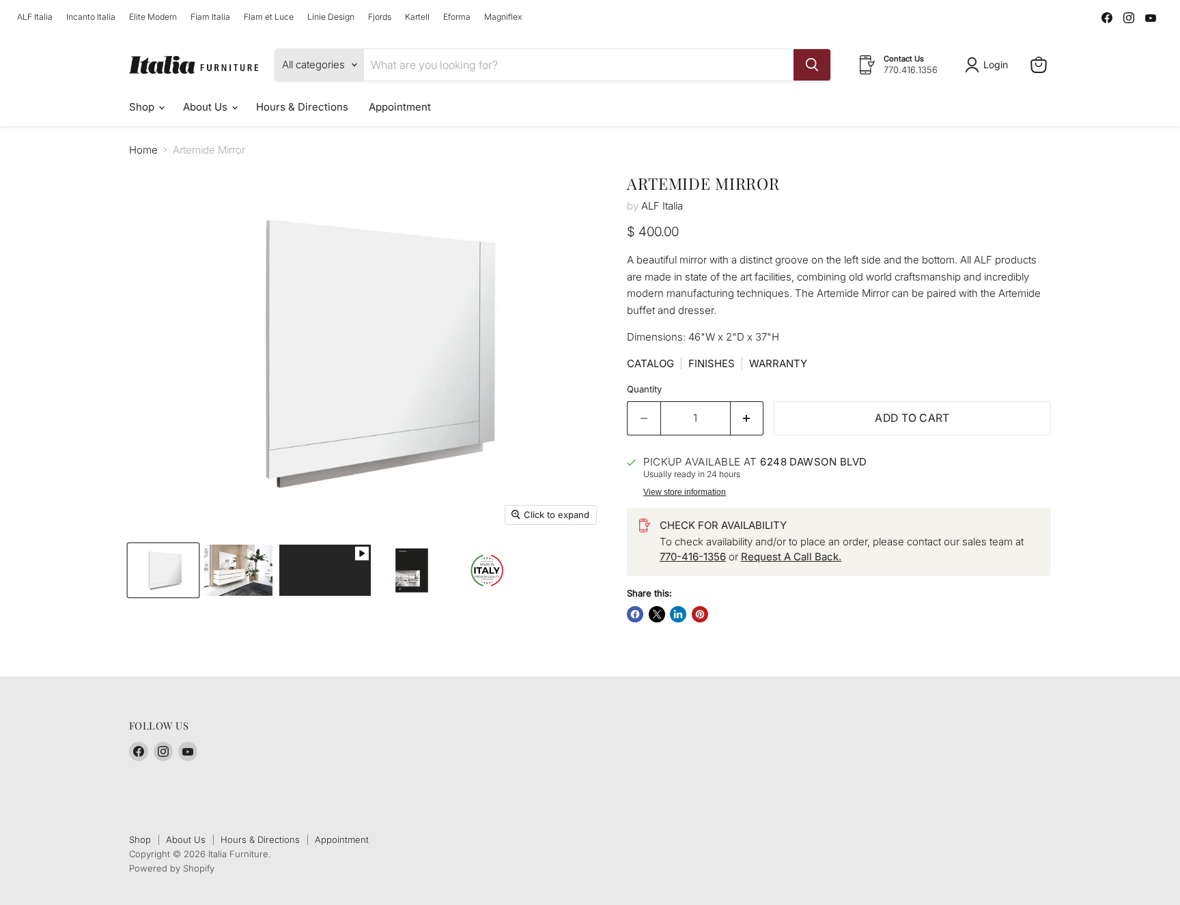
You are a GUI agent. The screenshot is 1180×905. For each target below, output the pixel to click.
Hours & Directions (302, 106)
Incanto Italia (90, 17)
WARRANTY (778, 363)
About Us (206, 106)
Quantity (644, 389)
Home (143, 150)
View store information (684, 492)
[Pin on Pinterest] (700, 614)
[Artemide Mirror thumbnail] (325, 570)
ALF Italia (35, 17)
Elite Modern (153, 17)
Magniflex (503, 17)
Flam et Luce (269, 17)
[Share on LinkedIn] (678, 614)
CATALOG (650, 363)
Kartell (417, 17)
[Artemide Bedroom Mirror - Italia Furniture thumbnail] (163, 570)
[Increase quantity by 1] (747, 418)
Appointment (400, 106)
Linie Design (330, 17)
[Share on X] (657, 614)
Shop (143, 106)
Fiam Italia (210, 17)
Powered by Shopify (171, 868)
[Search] (811, 65)
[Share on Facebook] (635, 614)
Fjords (379, 17)
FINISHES (711, 363)
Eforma (456, 17)
